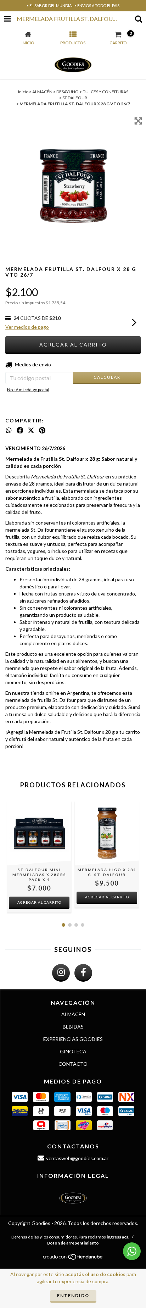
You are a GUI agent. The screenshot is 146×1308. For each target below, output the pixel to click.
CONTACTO (73, 1064)
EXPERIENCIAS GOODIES (73, 1039)
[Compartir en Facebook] (20, 430)
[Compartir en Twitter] (31, 430)
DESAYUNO (67, 91)
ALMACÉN (42, 91)
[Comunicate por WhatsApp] (132, 1251)
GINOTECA (73, 1051)
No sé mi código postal (28, 389)
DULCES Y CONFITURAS (105, 91)
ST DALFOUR (74, 97)
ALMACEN (73, 1014)
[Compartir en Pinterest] (42, 430)
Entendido (73, 1295)
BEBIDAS (73, 1027)
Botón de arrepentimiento (73, 1243)
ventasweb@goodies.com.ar (77, 1158)
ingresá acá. (118, 1237)
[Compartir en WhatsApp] (8, 430)
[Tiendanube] (73, 1258)
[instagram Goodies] (61, 973)
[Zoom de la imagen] (138, 121)
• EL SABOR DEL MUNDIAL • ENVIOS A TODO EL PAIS (73, 5)
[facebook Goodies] (83, 973)
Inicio (23, 91)
